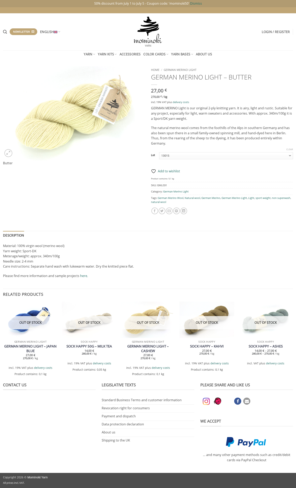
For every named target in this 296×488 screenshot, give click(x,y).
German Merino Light (180, 70)
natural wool (158, 202)
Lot (153, 155)
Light (251, 198)
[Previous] (3, 341)
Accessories (130, 54)
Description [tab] (13, 235)
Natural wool (192, 198)
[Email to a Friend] (169, 211)
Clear (289, 149)
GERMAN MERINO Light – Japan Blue (30, 348)
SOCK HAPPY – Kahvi (207, 346)
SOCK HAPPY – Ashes (266, 346)
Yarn (88, 54)
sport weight (263, 198)
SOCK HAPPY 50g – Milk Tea (89, 346)
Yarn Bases (180, 54)
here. (84, 276)
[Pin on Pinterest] (176, 211)
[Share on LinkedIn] (183, 211)
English (47, 32)
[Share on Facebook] (154, 211)
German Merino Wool (170, 198)
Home (155, 70)
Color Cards (154, 54)
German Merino (210, 198)
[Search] (5, 31)
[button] (276, 32)
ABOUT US (204, 54)
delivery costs (181, 102)
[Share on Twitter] (162, 211)
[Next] (293, 341)
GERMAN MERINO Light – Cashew (148, 348)
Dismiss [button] (196, 3)
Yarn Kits (106, 54)
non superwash (281, 198)
